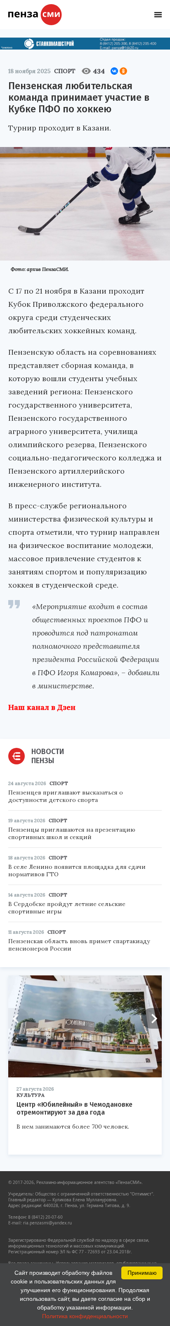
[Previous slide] (18, 1018)
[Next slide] (151, 1018)
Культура (31, 1095)
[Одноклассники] (123, 71)
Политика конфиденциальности (85, 1316)
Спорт (65, 71)
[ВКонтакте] (114, 71)
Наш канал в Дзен (42, 707)
